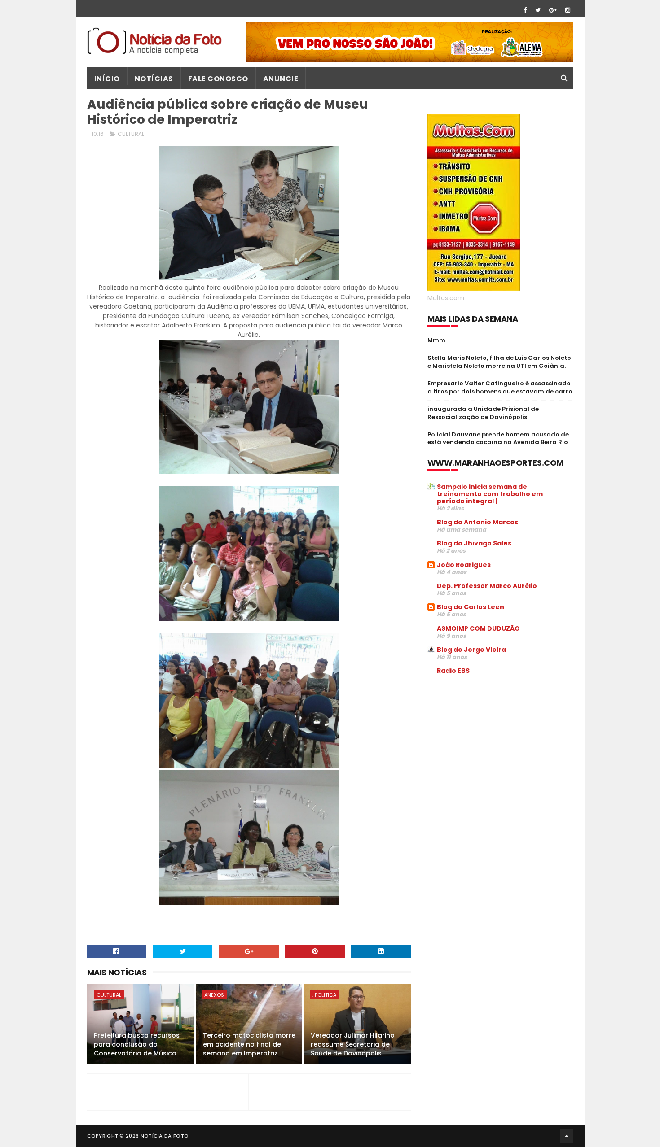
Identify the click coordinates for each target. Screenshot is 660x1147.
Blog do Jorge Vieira (471, 649)
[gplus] (553, 10)
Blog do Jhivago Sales (474, 543)
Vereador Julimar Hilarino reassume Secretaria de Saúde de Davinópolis (353, 1044)
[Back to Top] (566, 1136)
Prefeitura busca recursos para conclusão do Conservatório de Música (137, 1044)
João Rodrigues (464, 564)
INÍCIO (107, 79)
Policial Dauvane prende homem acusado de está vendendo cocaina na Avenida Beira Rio (498, 438)
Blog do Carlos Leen (470, 606)
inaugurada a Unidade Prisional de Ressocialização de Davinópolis (483, 413)
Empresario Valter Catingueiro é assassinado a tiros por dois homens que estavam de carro (499, 387)
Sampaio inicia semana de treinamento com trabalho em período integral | (490, 494)
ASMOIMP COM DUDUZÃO (478, 628)
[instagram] (567, 10)
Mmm (436, 340)
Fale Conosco (218, 79)
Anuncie (281, 79)
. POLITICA (324, 995)
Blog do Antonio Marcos (477, 522)
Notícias (154, 79)
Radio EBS (453, 670)
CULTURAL (131, 134)
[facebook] (525, 10)
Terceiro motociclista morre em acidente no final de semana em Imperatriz (249, 1044)
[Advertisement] (502, 750)
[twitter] (538, 10)
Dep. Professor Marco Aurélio (487, 585)
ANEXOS (214, 995)
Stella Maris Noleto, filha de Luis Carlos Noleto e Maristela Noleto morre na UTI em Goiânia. (499, 361)
